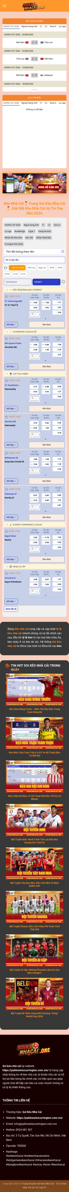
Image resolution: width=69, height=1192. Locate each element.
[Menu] (5, 6)
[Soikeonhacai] (34, 6)
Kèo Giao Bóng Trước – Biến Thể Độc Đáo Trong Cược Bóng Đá (34, 710)
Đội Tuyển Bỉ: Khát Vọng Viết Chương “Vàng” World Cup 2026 (34, 1015)
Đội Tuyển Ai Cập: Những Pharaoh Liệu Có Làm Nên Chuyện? (34, 971)
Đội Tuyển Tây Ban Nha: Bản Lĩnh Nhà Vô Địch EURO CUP (34, 884)
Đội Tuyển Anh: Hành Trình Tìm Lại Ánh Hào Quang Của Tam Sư (34, 841)
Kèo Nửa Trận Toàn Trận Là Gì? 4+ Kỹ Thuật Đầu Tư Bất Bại (34, 754)
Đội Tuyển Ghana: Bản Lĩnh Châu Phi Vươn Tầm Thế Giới (34, 928)
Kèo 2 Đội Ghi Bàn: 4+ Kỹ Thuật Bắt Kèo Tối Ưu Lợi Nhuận (34, 797)
